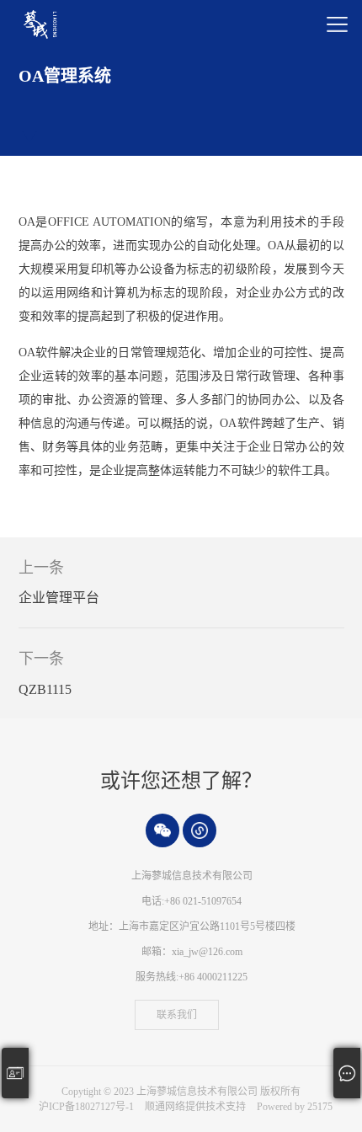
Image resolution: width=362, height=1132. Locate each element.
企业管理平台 (59, 597)
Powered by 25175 (295, 1107)
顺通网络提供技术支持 (196, 1107)
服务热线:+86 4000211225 (192, 977)
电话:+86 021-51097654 (191, 901)
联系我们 (177, 1015)
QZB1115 (45, 689)
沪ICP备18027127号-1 (86, 1107)
